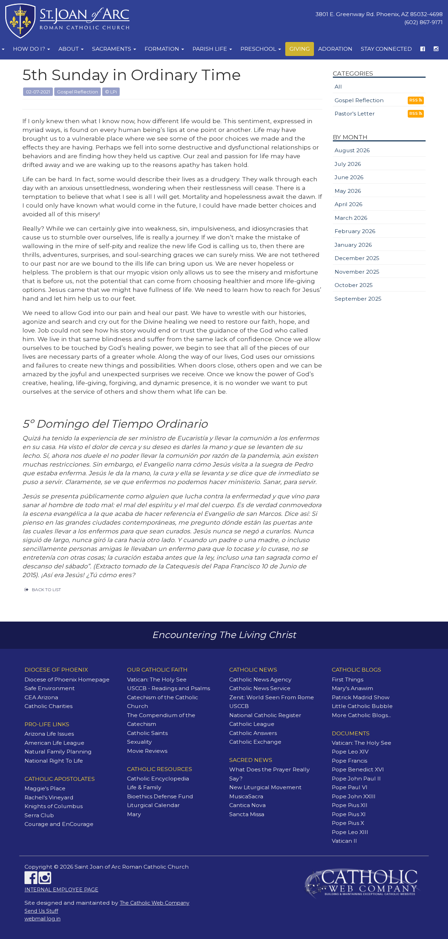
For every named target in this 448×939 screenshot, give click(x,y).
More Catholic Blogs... (361, 715)
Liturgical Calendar (153, 805)
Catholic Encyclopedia (158, 778)
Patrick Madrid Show (361, 697)
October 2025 (354, 285)
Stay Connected (386, 48)
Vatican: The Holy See (157, 679)
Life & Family (144, 787)
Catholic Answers (253, 733)
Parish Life (210, 48)
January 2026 (353, 244)
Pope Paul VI (350, 787)
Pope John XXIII (354, 796)
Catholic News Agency (260, 679)
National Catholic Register (265, 715)
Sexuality (139, 741)
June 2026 (349, 177)
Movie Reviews (147, 751)
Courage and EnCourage (58, 824)
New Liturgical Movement (265, 787)
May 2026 (348, 191)
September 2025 (358, 298)
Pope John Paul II (356, 778)
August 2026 (352, 150)
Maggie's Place (44, 788)
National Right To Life (53, 760)
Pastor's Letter (355, 113)
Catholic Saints (147, 733)
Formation (163, 48)
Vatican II (344, 841)
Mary (134, 814)
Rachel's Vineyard (49, 797)
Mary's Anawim (352, 688)
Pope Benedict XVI (358, 769)
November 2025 (357, 271)
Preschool (259, 48)
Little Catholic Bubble (362, 706)
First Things (347, 679)
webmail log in (42, 919)
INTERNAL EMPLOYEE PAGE (61, 890)
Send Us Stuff (41, 911)
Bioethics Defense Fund (160, 796)
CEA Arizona (41, 697)
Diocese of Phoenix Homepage (67, 679)
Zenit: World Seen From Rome (271, 697)
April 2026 (348, 204)
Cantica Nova (247, 805)
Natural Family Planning (58, 751)
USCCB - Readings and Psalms (168, 688)
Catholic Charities (48, 706)
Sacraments (112, 48)
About (69, 48)
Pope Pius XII (350, 805)
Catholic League (251, 724)
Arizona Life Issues (49, 733)
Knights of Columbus (53, 806)
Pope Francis (349, 760)
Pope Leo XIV (350, 751)
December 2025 (357, 258)
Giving (299, 48)
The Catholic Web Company (154, 903)
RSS (414, 100)
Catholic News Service (259, 688)
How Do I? (30, 48)
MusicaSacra (246, 796)
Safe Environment (49, 688)
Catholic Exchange (255, 741)
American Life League (54, 743)
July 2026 (348, 164)
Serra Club (39, 815)
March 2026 (351, 218)
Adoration (335, 48)
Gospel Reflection (359, 100)
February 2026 (355, 231)
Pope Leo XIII (350, 832)
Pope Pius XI (349, 814)
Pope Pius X (348, 823)
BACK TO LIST (46, 589)
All (338, 86)
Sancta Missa (246, 814)
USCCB (239, 706)
